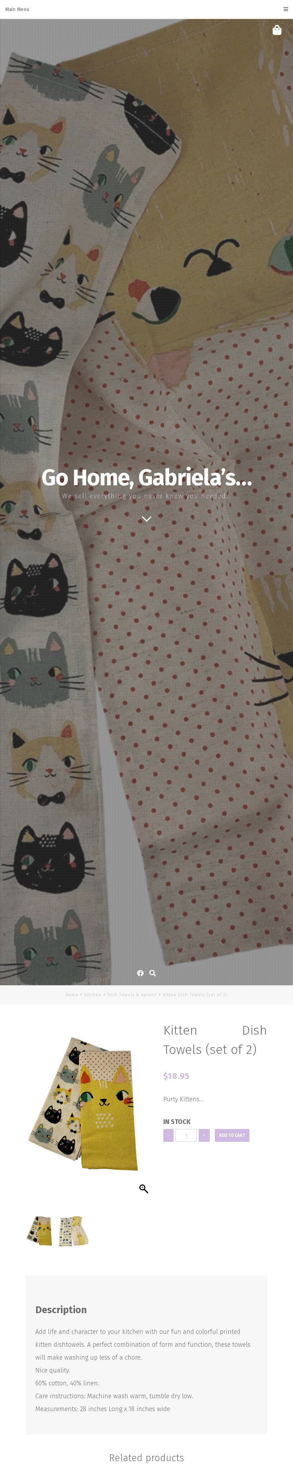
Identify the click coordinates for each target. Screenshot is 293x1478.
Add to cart (232, 1135)
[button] (144, 1120)
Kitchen (92, 994)
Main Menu (17, 9)
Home (72, 994)
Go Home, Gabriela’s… (146, 477)
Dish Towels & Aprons (132, 994)
